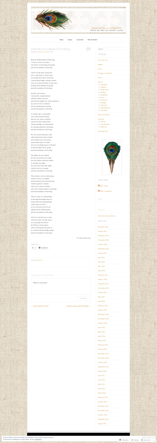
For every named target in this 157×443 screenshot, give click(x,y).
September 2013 (103, 367)
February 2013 (103, 397)
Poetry (40, 260)
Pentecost (104, 127)
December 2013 (103, 353)
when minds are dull (39, 306)
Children (103, 87)
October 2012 (102, 415)
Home (61, 40)
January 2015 (102, 310)
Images (100, 64)
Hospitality (104, 95)
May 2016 (101, 266)
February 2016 (103, 275)
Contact (70, 40)
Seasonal (101, 119)
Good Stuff (79, 40)
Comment (83, 298)
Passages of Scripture (105, 73)
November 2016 (103, 240)
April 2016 (101, 270)
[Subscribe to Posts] (99, 186)
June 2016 (101, 262)
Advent (103, 121)
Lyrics (100, 69)
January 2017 (102, 231)
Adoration (104, 84)
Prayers (100, 82)
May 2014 (101, 332)
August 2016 (102, 253)
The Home (104, 110)
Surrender (104, 105)
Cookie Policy (37, 439)
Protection (104, 100)
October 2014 (102, 323)
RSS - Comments (106, 191)
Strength (103, 102)
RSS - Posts (104, 186)
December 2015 (103, 284)
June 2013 (101, 380)
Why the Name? (92, 40)
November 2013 (103, 358)
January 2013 (102, 402)
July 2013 (101, 375)
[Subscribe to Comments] (99, 191)
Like (100, 199)
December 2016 (103, 235)
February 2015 (103, 305)
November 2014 (103, 319)
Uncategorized (103, 131)
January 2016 (102, 279)
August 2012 (102, 423)
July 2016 (101, 257)
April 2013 (101, 388)
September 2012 (103, 419)
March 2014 (102, 340)
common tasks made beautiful (78, 306)
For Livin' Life (103, 60)
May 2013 (101, 384)
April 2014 (101, 336)
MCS (52, 51)
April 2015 (101, 301)
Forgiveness (105, 89)
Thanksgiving (105, 108)
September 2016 (103, 249)
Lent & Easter (105, 124)
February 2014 (103, 345)
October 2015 (102, 292)
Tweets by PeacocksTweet (106, 216)
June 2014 (101, 327)
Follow (101, 210)
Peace (102, 97)
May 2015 (101, 297)
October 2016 (102, 244)
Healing (103, 92)
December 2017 (103, 227)
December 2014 (103, 314)
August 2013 (102, 371)
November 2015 (103, 288)
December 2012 (103, 406)
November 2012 (103, 410)
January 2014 (102, 349)
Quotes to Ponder (103, 115)
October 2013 (102, 362)
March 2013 (102, 393)
